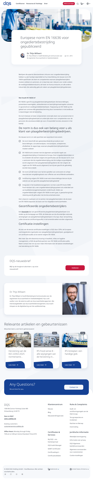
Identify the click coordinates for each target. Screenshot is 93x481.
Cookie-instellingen (76, 455)
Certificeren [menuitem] (20, 4)
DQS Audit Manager (55, 445)
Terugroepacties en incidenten (76, 418)
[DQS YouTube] (22, 474)
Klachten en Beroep (76, 423)
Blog (49, 412)
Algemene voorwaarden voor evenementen (78, 450)
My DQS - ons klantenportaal (53, 440)
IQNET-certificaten (54, 449)
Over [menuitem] (46, 4)
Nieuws (50, 409)
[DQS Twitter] (5, 474)
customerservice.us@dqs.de (14, 426)
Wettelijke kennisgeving (78, 437)
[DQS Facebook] (11, 474)
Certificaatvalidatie (54, 456)
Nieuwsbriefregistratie (55, 416)
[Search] (78, 3)
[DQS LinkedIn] (17, 474)
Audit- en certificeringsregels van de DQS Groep (79, 411)
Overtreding (74, 427)
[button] (83, 3)
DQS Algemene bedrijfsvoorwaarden (77, 444)
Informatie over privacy (78, 440)
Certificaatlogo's (53, 452)
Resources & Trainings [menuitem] (34, 4)
